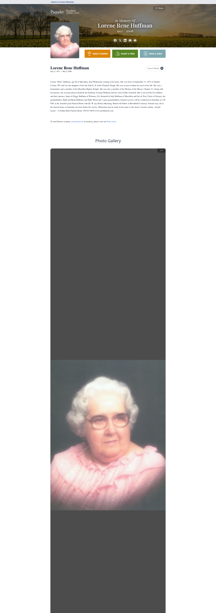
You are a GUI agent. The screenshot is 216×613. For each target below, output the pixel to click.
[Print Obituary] (135, 40)
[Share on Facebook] (115, 40)
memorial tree (77, 121)
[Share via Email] (130, 40)
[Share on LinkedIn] (125, 40)
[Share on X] (120, 40)
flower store (111, 121)
